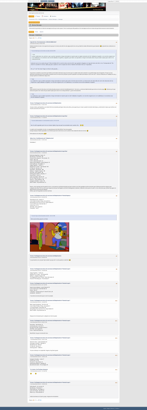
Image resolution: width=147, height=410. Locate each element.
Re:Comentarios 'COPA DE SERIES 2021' (47, 42)
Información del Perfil (34, 22)
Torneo (32, 103)
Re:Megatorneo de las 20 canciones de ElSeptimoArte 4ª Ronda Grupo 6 (52, 320)
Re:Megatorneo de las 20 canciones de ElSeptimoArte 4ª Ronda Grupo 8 (52, 283)
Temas (36, 31)
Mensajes (31, 31)
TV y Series (33, 369)
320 (39, 38)
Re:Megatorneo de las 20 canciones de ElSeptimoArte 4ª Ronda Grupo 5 (52, 338)
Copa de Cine (33, 42)
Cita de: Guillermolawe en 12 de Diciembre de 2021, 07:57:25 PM (45, 120)
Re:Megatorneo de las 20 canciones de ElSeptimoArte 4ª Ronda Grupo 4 (52, 355)
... (37, 38)
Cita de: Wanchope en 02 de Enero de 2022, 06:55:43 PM (43, 50)
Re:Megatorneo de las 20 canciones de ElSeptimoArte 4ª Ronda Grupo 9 (52, 269)
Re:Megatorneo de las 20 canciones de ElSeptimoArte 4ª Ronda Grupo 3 (52, 382)
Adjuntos (41, 31)
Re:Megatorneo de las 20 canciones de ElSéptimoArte (48, 103)
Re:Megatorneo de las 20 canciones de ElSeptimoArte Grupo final (51, 116)
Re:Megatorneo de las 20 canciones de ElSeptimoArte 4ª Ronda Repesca (52, 195)
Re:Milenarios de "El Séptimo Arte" (45, 138)
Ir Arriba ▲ (117, 408)
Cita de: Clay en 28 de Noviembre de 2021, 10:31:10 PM (43, 215)
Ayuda (105, 408)
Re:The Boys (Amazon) (42, 369)
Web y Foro (33, 138)
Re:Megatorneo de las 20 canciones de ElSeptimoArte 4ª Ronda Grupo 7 (52, 300)
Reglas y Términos (110, 408)
